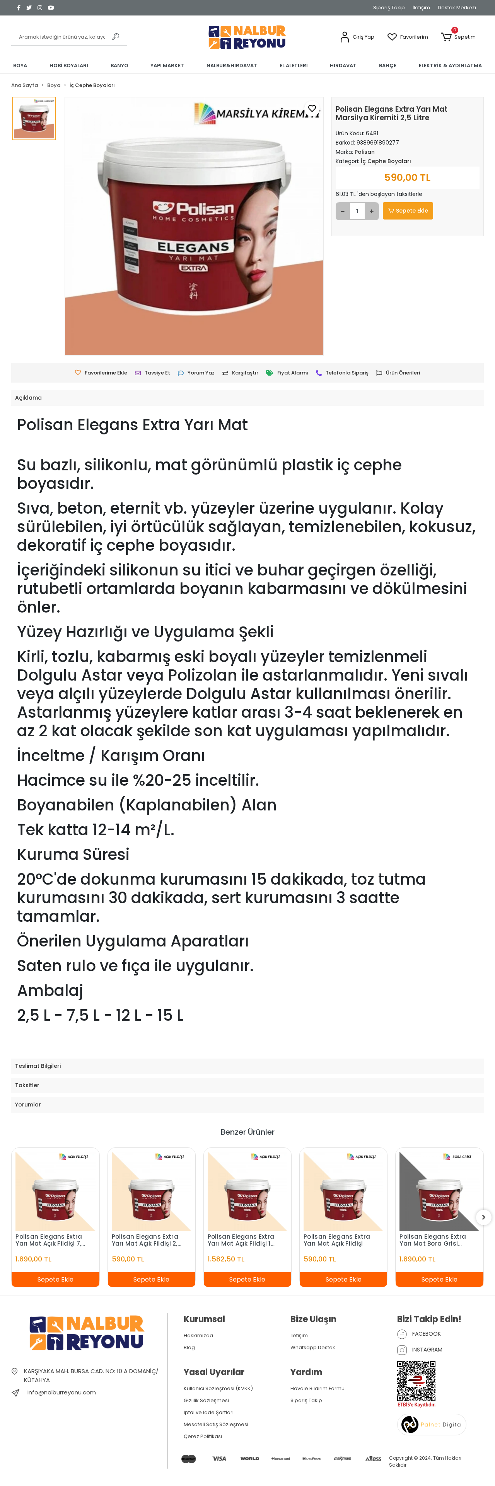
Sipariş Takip (389, 7)
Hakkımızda (198, 1335)
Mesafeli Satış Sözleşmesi (216, 1424)
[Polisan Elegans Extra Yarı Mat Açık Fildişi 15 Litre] (247, 1191)
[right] (484, 1217)
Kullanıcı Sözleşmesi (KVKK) (218, 1388)
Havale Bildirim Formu (317, 1388)
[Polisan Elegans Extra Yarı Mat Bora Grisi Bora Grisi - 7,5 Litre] (439, 1191)
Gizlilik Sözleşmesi (206, 1400)
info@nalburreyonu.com (61, 1392)
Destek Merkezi (457, 7)
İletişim (421, 7)
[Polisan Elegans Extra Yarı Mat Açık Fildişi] (343, 1191)
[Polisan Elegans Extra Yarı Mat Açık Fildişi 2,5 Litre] (151, 1191)
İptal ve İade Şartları (209, 1412)
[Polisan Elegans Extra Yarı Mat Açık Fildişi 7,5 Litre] (55, 1191)
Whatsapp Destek (312, 1347)
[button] (356, 37)
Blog (189, 1347)
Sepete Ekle (412, 210)
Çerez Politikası (203, 1436)
